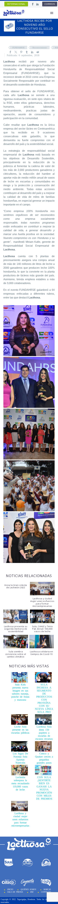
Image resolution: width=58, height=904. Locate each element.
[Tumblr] (26, 52)
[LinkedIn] (37, 4)
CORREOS (49, 3)
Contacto (46, 892)
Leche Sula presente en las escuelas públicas (20, 729)
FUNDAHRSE (18, 47)
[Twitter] (16, 52)
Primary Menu (52, 13)
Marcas (47, 889)
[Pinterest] (21, 52)
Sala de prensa (15, 892)
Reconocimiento (40, 47)
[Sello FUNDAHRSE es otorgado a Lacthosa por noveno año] (29, 330)
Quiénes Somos (28, 889)
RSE (32, 892)
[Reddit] (37, 52)
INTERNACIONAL (16, 3)
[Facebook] (32, 4)
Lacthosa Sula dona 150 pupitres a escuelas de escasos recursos (44, 732)
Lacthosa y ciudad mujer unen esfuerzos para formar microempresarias (20, 819)
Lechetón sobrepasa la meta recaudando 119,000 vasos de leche (20, 783)
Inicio (10, 889)
